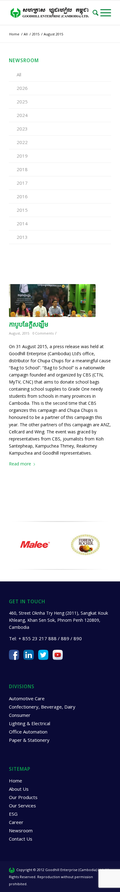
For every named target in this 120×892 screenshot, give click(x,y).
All (19, 74)
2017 (22, 183)
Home (15, 780)
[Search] (96, 12)
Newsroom (21, 830)
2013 (22, 237)
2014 (22, 223)
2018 (22, 169)
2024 (22, 115)
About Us (19, 789)
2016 (22, 196)
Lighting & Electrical (29, 723)
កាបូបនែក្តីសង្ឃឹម (28, 324)
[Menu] (105, 12)
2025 (22, 101)
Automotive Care (27, 698)
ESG (13, 814)
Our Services (22, 805)
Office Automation (28, 732)
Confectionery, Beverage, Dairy (42, 707)
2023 (22, 129)
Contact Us (20, 839)
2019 (22, 156)
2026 (22, 88)
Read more (20, 464)
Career (16, 822)
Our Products (23, 797)
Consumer (19, 715)
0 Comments (43, 333)
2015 (22, 210)
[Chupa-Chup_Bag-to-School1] (52, 300)
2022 (22, 142)
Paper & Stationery (29, 740)
